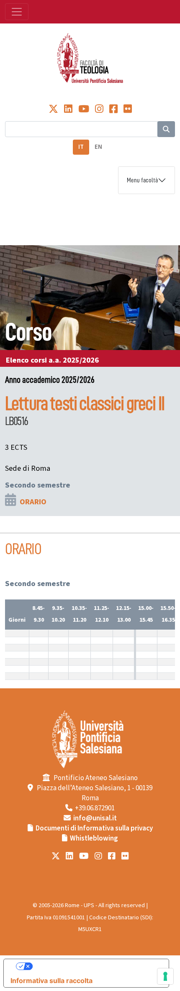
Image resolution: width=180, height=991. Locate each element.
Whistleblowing (94, 838)
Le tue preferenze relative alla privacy (95, 966)
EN (98, 147)
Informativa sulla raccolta (51, 980)
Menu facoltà (142, 180)
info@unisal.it (95, 818)
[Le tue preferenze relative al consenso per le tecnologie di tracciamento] (165, 976)
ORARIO (33, 501)
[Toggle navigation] (16, 11)
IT (81, 147)
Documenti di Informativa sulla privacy (94, 828)
